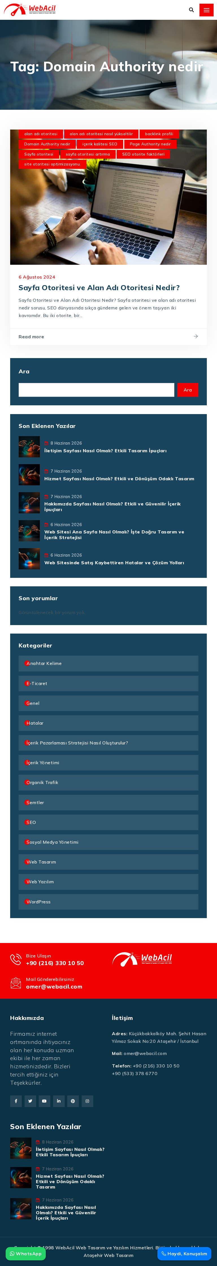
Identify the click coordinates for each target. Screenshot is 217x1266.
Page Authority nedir (150, 144)
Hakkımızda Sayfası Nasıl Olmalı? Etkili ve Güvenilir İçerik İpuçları (112, 506)
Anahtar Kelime (44, 663)
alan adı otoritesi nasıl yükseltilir (101, 133)
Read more (31, 336)
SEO (31, 822)
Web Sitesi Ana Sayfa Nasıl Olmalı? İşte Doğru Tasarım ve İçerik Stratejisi (114, 534)
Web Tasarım (41, 862)
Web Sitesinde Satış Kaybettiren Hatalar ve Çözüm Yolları (114, 562)
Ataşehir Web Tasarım (109, 1255)
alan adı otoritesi (40, 133)
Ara (24, 371)
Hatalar (35, 723)
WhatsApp (28, 1253)
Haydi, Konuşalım (186, 1253)
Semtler (35, 802)
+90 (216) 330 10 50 (55, 962)
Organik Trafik (42, 782)
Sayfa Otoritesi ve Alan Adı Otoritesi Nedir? (99, 287)
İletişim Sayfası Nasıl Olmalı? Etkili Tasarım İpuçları (105, 450)
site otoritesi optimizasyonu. (52, 164)
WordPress (39, 902)
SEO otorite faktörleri (143, 154)
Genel (33, 703)
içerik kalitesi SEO (100, 144)
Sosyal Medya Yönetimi (53, 842)
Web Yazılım (40, 881)
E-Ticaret (37, 683)
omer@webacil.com (54, 986)
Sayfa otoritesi (38, 154)
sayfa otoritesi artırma (88, 154)
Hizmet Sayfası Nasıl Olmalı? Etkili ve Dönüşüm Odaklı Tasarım (119, 478)
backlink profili (159, 133)
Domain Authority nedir (47, 144)
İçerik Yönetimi (43, 762)
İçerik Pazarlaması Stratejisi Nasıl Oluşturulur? (77, 743)
